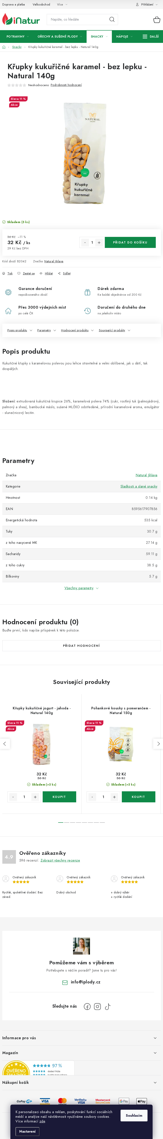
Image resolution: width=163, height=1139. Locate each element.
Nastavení (27, 1131)
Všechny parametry (79, 588)
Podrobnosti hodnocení (66, 85)
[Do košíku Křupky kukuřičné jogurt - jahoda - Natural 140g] (59, 796)
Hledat (112, 19)
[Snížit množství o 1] (85, 242)
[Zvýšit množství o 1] (99, 242)
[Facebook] (87, 1006)
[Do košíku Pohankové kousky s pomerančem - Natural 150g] (138, 796)
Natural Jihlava (53, 261)
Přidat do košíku (130, 242)
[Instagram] (97, 1006)
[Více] (151, 36)
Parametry (44, 330)
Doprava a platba (13, 4)
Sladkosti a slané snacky (139, 486)
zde (42, 1121)
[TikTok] (107, 1006)
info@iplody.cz (86, 982)
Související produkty (112, 330)
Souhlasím (134, 1115)
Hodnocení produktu (75, 330)
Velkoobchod (41, 4)
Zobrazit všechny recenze (60, 860)
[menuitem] (17, 36)
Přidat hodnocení (81, 646)
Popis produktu (17, 330)
